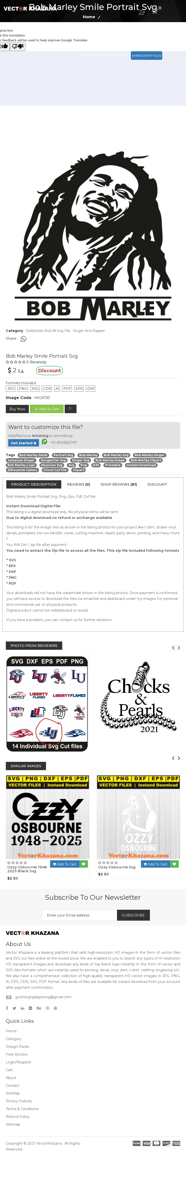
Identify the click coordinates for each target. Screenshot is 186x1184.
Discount (157, 484)
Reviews (78, 484)
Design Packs (91, 34)
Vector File (137, 34)
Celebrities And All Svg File (48, 331)
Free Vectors (162, 34)
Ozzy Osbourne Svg (117, 867)
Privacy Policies (19, 1101)
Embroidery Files (146, 55)
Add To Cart (66, 864)
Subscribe (133, 915)
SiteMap (13, 1093)
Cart (9, 1070)
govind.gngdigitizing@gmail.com (43, 997)
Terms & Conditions (22, 1109)
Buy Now (17, 409)
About (11, 1078)
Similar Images (26, 766)
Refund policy (18, 1116)
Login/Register (18, 1062)
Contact (12, 1085)
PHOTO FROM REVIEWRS (34, 645)
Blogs (123, 55)
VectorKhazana (49, 1143)
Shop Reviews (119, 484)
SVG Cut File (115, 34)
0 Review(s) (36, 362)
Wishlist (61, 859)
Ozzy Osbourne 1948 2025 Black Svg (27, 869)
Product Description (33, 484)
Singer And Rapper (89, 331)
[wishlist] (71, 409)
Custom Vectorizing (97, 55)
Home (11, 1031)
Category (14, 1039)
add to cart (49, 409)
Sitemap (13, 1124)
